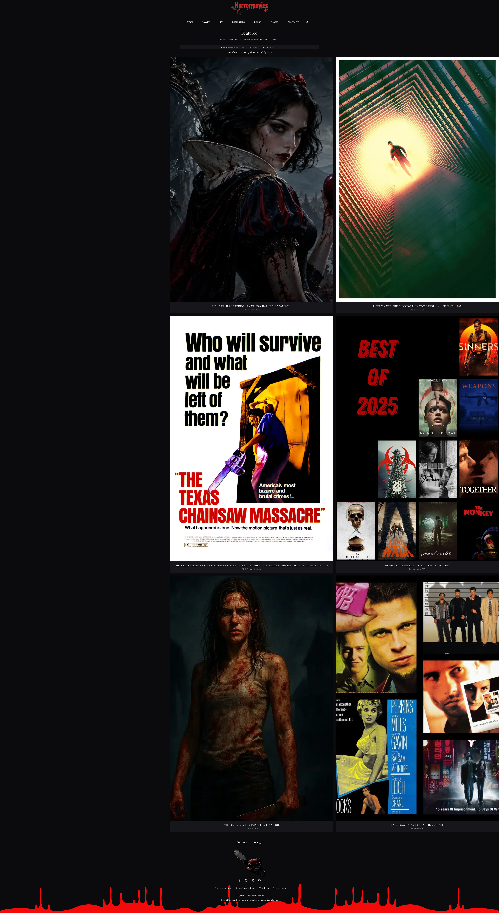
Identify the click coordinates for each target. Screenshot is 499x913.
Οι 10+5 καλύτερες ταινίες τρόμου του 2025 (417, 565)
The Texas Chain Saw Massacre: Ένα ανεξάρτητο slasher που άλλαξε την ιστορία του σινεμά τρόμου (252, 565)
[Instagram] (246, 880)
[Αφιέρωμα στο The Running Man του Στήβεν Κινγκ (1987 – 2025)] (417, 179)
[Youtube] (259, 880)
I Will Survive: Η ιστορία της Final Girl (252, 824)
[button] (307, 21)
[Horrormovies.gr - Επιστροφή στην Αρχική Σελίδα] (249, 9)
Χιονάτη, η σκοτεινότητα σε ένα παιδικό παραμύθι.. (251, 306)
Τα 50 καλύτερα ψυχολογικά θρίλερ (417, 824)
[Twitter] (253, 880)
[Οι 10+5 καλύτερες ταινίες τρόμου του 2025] (417, 438)
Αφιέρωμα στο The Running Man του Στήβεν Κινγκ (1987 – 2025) (417, 306)
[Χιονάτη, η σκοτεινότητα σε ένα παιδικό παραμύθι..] (251, 179)
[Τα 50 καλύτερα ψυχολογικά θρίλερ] (417, 698)
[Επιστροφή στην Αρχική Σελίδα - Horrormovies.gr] (249, 863)
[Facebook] (240, 880)
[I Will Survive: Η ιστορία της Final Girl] (251, 698)
